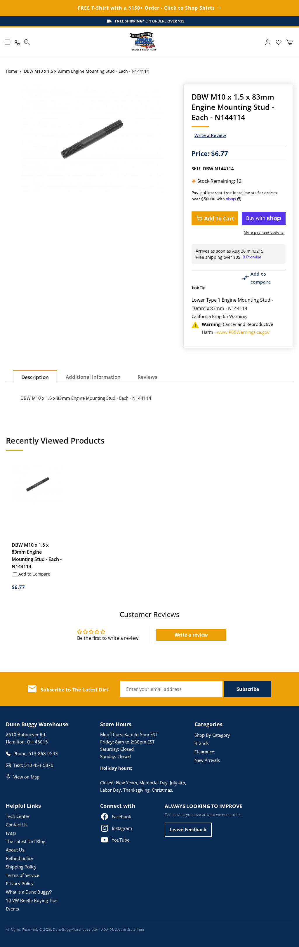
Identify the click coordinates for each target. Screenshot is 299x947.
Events (12, 909)
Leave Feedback (188, 829)
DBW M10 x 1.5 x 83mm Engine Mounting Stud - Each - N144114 (37, 555)
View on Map (26, 777)
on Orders (149, 21)
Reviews (147, 376)
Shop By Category (212, 735)
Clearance (204, 752)
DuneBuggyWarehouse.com (75, 929)
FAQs (11, 833)
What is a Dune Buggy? (29, 892)
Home (11, 71)
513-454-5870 (38, 765)
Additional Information (93, 376)
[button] (7, 42)
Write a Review (210, 135)
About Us (15, 850)
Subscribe (248, 689)
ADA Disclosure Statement (123, 929)
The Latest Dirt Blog (25, 841)
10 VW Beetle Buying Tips (31, 900)
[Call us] (17, 42)
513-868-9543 (43, 753)
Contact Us (16, 825)
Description (35, 377)
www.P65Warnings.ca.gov (243, 332)
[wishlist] (278, 42)
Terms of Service (22, 875)
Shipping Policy (21, 867)
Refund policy (19, 858)
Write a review (191, 635)
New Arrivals (207, 760)
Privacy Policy (20, 883)
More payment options (264, 232)
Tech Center (17, 816)
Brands (201, 743)
